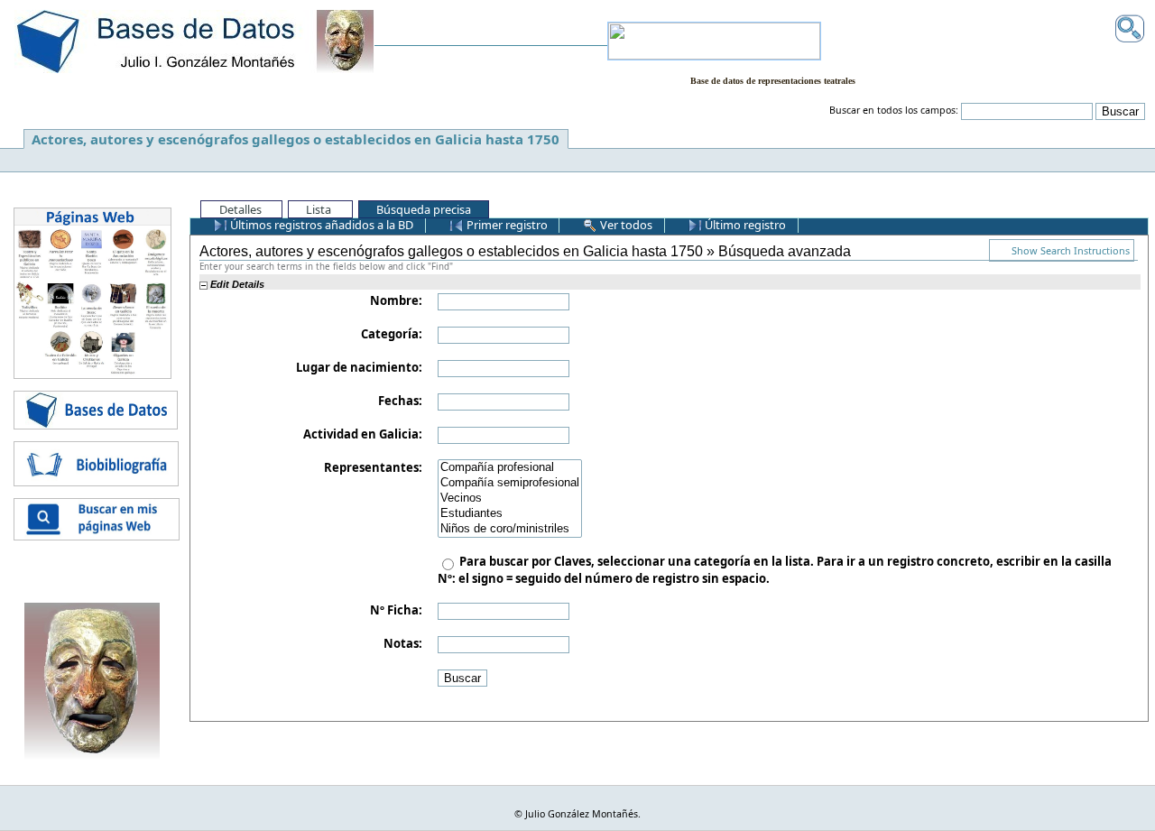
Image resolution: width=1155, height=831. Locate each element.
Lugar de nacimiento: (359, 367)
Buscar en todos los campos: (893, 110)
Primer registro (506, 225)
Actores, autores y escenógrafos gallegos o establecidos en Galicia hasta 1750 (295, 139)
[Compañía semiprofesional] (510, 483)
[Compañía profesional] (510, 468)
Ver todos (624, 225)
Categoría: (391, 334)
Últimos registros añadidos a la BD (320, 225)
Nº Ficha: (396, 610)
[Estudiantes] (510, 514)
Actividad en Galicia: (362, 434)
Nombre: (396, 300)
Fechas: (400, 400)
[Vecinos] (510, 498)
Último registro (744, 225)
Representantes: (373, 467)
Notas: (402, 643)
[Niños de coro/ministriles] (510, 529)
